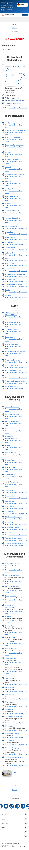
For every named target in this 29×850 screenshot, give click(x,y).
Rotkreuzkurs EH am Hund (13, 370)
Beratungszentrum (10, 429)
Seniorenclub (9, 522)
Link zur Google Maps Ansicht (18, 108)
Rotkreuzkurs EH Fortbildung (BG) (15, 351)
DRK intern (11, 845)
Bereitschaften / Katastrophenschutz (11, 437)
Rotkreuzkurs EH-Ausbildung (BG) (15, 381)
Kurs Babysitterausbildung (12, 322)
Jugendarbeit (9, 232)
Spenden (7, 290)
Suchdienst (8, 295)
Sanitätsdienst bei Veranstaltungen (15, 274)
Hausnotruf (8, 203)
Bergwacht (8, 445)
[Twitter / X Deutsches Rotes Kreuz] (23, 806)
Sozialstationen (9, 533)
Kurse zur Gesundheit (11, 344)
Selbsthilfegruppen (10, 279)
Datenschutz (20, 843)
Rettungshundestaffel (11, 269)
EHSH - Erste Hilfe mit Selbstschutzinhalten (11, 314)
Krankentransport (10, 237)
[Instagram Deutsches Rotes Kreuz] (17, 806)
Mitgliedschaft (9, 253)
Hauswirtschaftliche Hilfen (12, 211)
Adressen (17, 773)
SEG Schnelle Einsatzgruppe (13, 517)
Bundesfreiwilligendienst (12, 159)
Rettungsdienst (9, 263)
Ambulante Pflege (10, 123)
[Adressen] (7, 773)
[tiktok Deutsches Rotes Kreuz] (11, 806)
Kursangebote (9, 337)
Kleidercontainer (9, 496)
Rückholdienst (9, 512)
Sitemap (15, 843)
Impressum (5, 845)
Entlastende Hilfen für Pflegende (14, 174)
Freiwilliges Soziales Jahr (12, 189)
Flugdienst (8, 181)
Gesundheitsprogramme (12, 196)
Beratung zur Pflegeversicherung (14, 145)
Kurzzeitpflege (9, 242)
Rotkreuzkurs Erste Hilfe (12, 386)
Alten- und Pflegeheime (12, 407)
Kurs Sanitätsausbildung (12, 329)
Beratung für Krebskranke (12, 138)
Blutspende (8, 152)
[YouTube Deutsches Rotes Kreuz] (6, 806)
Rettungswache (9, 506)
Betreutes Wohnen (10, 453)
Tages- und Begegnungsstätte (14, 538)
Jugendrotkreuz (9, 490)
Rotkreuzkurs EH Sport (12, 365)
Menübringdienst (10, 248)
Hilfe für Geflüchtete (11, 226)
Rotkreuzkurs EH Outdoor (12, 360)
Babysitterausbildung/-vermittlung (15, 130)
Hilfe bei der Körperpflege (12, 218)
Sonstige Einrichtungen (12, 527)
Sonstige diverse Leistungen (13, 285)
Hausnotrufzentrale (10, 475)
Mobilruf (7, 258)
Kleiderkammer (9, 501)
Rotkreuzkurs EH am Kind (12, 376)
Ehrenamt (8, 167)
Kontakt (10, 843)
